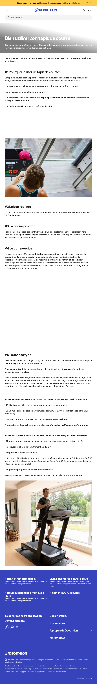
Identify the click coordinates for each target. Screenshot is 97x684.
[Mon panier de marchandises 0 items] (89, 10)
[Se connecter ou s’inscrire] (84, 10)
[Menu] (7, 10)
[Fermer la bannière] (90, 3)
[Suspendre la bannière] (86, 3)
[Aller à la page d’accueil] (46, 10)
